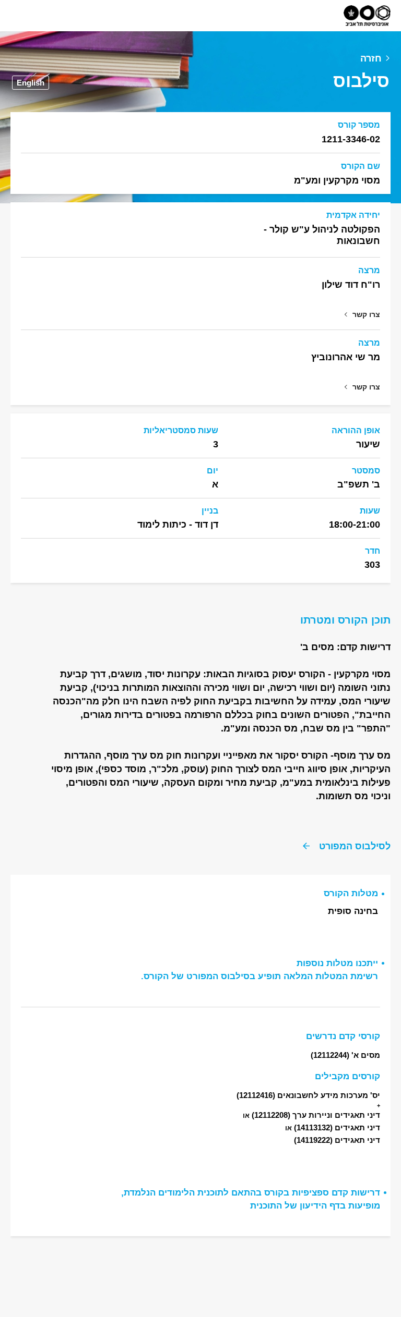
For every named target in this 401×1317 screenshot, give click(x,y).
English (30, 82)
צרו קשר (366, 314)
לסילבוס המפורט (355, 846)
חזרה (371, 58)
